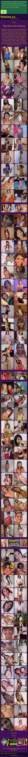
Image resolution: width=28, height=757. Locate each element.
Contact (15, 753)
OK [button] (3, 12)
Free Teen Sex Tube (13, 748)
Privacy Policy (7, 753)
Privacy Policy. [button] (15, 7)
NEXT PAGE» (14, 733)
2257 (12, 753)
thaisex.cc (8, 17)
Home (2, 753)
